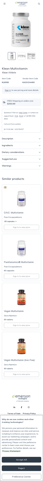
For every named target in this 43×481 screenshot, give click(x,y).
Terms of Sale (13, 413)
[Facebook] (21, 407)
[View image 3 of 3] (31, 56)
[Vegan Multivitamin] (21, 306)
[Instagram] (28, 407)
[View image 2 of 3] (21, 56)
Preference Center (21, 476)
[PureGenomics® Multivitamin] (21, 257)
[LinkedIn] (14, 407)
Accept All (21, 459)
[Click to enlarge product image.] (21, 29)
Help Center (23, 113)
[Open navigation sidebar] (4, 3)
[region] (21, 448)
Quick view (22, 205)
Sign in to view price (21, 227)
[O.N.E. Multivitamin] (21, 208)
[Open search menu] (39, 4)
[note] (5, 187)
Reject (21, 468)
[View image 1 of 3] (12, 56)
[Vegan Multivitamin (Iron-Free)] (21, 355)
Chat (16, 116)
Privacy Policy (29, 413)
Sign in (8, 90)
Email (21, 116)
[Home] (21, 3)
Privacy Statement (11, 451)
